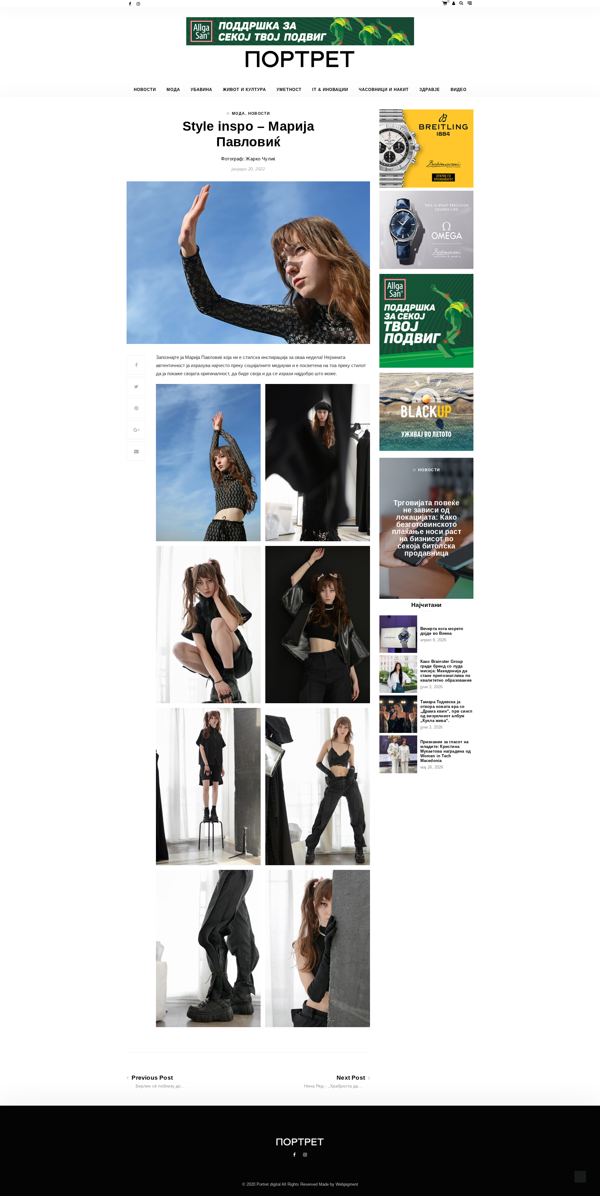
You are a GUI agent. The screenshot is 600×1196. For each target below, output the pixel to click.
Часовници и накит (384, 90)
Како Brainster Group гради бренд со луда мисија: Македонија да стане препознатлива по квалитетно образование (446, 671)
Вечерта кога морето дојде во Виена (441, 631)
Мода (173, 90)
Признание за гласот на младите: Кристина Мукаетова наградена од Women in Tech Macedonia (445, 751)
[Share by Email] (136, 451)
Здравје (429, 90)
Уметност (289, 90)
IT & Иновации (330, 90)
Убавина (201, 90)
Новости (145, 90)
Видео (459, 90)
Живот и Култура (244, 90)
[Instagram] (138, 4)
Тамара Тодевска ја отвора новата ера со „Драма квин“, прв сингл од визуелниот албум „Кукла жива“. (446, 711)
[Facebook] (130, 4)
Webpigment (347, 1184)
